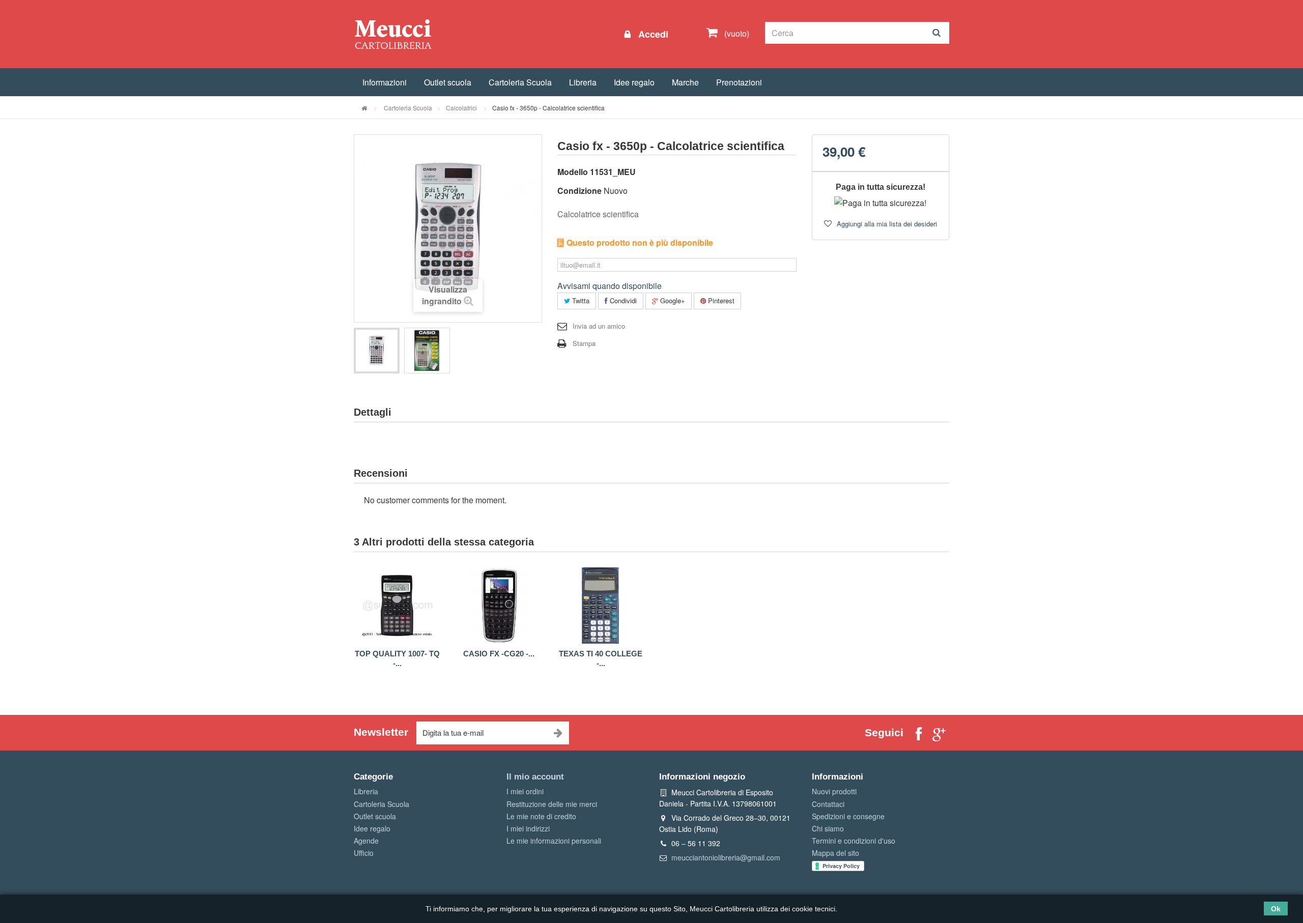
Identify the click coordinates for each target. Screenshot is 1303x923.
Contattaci (828, 804)
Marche (685, 82)
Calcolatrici (462, 107)
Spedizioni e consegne (848, 816)
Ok (1276, 909)
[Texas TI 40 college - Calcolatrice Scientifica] (600, 605)
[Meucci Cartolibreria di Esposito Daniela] (393, 33)
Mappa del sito (835, 853)
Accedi (652, 34)
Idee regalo (634, 82)
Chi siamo (828, 828)
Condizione (579, 190)
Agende (366, 840)
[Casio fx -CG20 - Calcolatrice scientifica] (499, 605)
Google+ (671, 300)
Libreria (583, 82)
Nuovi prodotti (834, 791)
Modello (572, 172)
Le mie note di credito (541, 816)
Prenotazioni (739, 82)
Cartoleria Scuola (520, 82)
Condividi (622, 300)
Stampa (584, 343)
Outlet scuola (447, 82)
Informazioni (384, 82)
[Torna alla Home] (364, 107)
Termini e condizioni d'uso (853, 840)
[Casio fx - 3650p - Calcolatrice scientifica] (376, 350)
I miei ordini (525, 791)
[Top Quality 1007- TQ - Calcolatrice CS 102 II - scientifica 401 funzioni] (397, 605)
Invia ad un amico (599, 326)
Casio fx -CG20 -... (498, 653)
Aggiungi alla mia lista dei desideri (886, 223)
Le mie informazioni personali (553, 840)
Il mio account (535, 777)
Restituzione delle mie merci (551, 804)
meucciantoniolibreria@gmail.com (725, 857)
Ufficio (364, 853)
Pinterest (720, 300)
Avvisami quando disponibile (609, 286)
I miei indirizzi (528, 828)
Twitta (579, 300)
